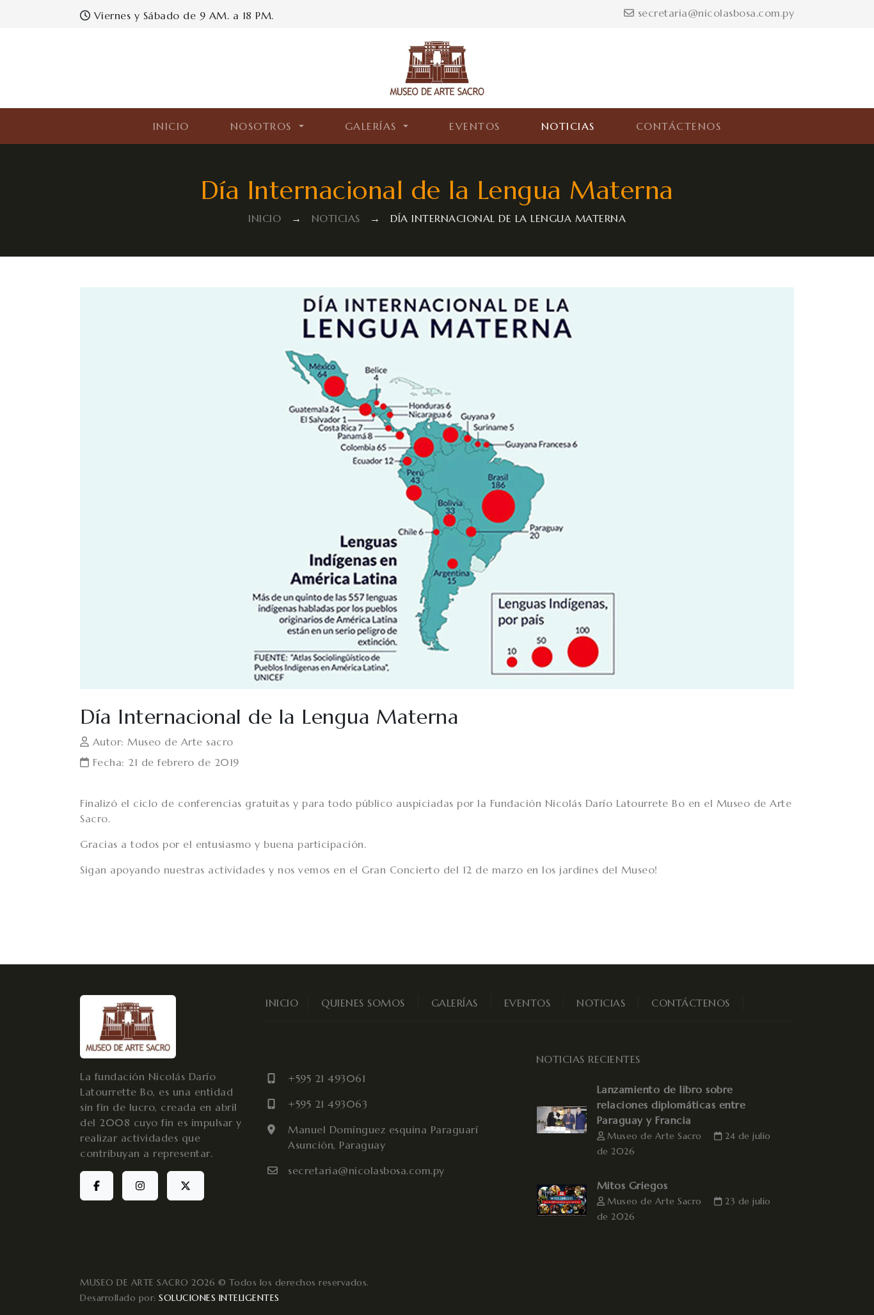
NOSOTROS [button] (263, 126)
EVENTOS (474, 126)
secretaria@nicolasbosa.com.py (714, 12)
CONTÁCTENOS (679, 126)
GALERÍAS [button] (373, 126)
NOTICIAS (568, 126)
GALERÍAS (454, 1002)
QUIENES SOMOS (363, 1002)
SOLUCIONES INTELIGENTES (219, 1297)
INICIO (171, 126)
